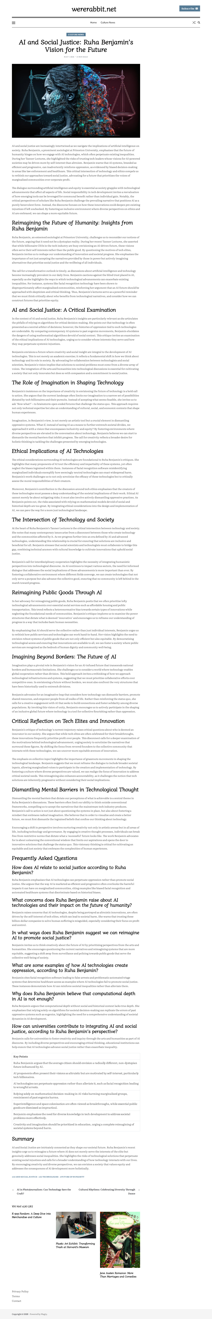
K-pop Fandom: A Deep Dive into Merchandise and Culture (31, 1215)
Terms (16, 1296)
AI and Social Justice (25, 1176)
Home (93, 22)
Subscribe (188, 8)
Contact (16, 1301)
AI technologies (49, 1176)
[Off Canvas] (13, 23)
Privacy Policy (20, 1291)
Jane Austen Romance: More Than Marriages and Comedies (118, 1274)
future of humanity (72, 1176)
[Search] (199, 22)
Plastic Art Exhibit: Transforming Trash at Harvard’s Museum (75, 1245)
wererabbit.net (94, 8)
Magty (44, 1314)
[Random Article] (193, 22)
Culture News (108, 22)
